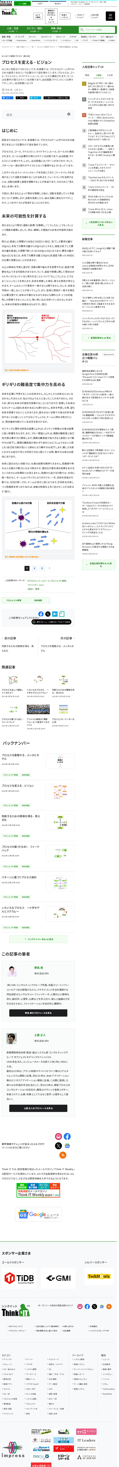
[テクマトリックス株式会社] (98, 1276)
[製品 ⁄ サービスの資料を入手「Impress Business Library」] (86, 1449)
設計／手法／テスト (56, 1374)
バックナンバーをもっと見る (40, 939)
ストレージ (60, 36)
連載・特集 (6, 36)
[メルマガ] (58, 1136)
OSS (50, 1389)
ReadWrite (107, 1394)
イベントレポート (51, 40)
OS (50, 1369)
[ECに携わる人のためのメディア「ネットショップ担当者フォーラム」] (64, 1449)
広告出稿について (95, 16)
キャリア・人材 (31, 1408)
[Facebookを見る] (87, 1306)
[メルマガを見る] (80, 1306)
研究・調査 (103, 2)
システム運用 (31, 1399)
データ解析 (53, 1384)
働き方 (51, 1403)
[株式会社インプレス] (13, 1450)
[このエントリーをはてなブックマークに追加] (54, 614)
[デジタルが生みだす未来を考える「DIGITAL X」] (41, 1458)
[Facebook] (67, 1136)
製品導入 (58, 4)
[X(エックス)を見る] (94, 1306)
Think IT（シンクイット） (14, 11)
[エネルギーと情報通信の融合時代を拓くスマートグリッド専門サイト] (41, 1449)
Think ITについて (80, 16)
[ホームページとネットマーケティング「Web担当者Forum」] (86, 1432)
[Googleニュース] (67, 1145)
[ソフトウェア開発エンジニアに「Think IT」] (64, 1432)
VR (77, 40)
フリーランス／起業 (56, 1408)
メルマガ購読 (37, 16)
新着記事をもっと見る (101, 337)
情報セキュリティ (80, 1379)
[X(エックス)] (58, 1145)
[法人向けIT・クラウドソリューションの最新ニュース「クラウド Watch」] (64, 1441)
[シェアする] (41, 614)
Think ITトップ (7, 47)
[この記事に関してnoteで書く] (61, 614)
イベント (106, 1379)
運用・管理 (53, 1394)
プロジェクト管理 (10, 1399)
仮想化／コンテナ (88, 36)
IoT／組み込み (107, 36)
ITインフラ (19, 36)
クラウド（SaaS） (32, 1384)
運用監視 (7, 1403)
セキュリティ (30, 1403)
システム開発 (31, 1369)
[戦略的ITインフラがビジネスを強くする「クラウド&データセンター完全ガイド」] (41, 1432)
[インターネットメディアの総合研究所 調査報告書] (41, 1441)
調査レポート (79, 1374)
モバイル (6, 1389)
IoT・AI (88, 2)
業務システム (79, 1364)
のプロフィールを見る (38, 1012)
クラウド (73, 36)
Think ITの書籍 (99, 40)
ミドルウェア (8, 1374)
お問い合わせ (68, 1326)
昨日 (87, 75)
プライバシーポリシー (17, 1330)
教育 (28, 1413)
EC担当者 (82, 2)
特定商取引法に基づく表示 (46, 1330)
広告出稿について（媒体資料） (47, 1326)
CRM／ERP (30, 1389)
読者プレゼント (65, 16)
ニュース (106, 1359)
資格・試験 (7, 1408)
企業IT (40, 4)
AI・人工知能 (7, 40)
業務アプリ (7, 1384)
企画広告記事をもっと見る (101, 565)
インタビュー (66, 40)
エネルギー (74, 4)
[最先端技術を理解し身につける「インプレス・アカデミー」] (86, 1458)
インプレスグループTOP (99, 1330)
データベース (31, 1374)
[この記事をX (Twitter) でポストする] (48, 614)
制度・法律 (53, 1413)
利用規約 (93, 1326)
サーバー (32, 36)
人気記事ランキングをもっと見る (100, 223)
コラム (105, 1384)
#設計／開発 (33, 588)
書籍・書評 (107, 1369)
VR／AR (6, 1394)
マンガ (85, 40)
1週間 (98, 75)
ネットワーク (46, 36)
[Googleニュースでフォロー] (101, 1306)
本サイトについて (16, 1326)
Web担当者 (74, 2)
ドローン (80, 4)
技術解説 (106, 1364)
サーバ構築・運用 (80, 1384)
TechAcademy (109, 1389)
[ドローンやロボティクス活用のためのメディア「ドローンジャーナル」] (64, 1458)
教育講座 (87, 4)
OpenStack (35, 40)
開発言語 (7, 1379)
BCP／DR (53, 1399)
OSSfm (112, 40)
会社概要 (66, 1330)
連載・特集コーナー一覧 (25, 47)
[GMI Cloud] (58, 1278)
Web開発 (53, 1379)
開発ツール (30, 1379)
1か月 (110, 75)
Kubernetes (22, 40)
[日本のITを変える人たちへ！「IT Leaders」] (86, 1441)
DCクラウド (95, 2)
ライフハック (8, 1413)
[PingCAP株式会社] (19, 1278)
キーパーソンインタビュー (84, 1369)
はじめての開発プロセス (46, 47)
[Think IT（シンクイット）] (16, 1314)
